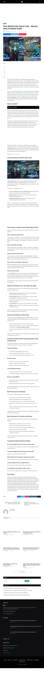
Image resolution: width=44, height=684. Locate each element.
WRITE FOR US (22, 661)
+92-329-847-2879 (10, 647)
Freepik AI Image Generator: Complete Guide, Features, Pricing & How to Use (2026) (17, 590)
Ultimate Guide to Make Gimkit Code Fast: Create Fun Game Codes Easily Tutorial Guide (32, 565)
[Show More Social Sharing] (28, 34)
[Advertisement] (22, 15)
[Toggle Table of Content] (37, 107)
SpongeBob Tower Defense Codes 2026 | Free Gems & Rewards (31, 532)
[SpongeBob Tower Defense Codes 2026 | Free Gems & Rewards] (32, 526)
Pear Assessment (6, 652)
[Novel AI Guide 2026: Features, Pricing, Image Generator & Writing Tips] (6, 622)
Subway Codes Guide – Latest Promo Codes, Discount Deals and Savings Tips (11, 548)
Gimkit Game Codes (16, 154)
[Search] (39, 2)
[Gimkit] (22, 1)
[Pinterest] (4, 74)
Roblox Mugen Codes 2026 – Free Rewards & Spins (10, 564)
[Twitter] (4, 69)
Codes (5, 23)
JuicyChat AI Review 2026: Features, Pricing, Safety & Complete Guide (15, 592)
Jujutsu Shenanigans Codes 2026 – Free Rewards (11, 532)
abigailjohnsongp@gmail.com (12, 645)
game (20, 237)
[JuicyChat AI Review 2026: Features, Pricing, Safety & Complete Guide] (6, 633)
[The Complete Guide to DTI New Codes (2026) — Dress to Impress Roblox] (32, 541)
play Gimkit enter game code (23, 94)
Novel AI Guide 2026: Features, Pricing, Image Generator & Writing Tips (15, 588)
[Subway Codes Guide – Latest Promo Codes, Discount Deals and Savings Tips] (12, 541)
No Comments (20, 31)
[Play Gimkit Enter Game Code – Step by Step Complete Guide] (22, 49)
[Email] (4, 77)
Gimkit (25, 664)
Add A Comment (22, 571)
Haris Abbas (8, 31)
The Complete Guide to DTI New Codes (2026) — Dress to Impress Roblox (31, 548)
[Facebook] (4, 66)
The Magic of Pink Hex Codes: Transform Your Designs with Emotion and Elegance (31, 503)
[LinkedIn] (4, 72)
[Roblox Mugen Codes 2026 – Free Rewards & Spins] (12, 557)
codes (11, 203)
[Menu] (4, 2)
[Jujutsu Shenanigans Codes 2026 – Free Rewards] (12, 526)
